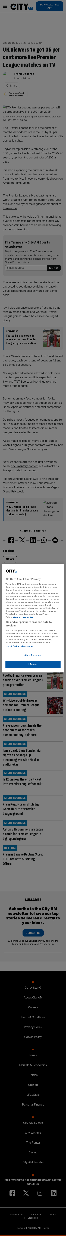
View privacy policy (23, 617)
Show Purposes (32, 655)
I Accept (33, 664)
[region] (33, 618)
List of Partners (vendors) (19, 646)
